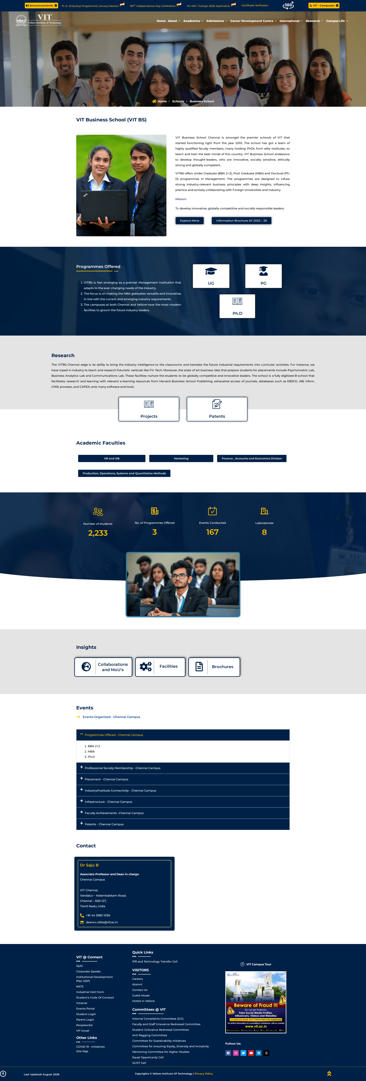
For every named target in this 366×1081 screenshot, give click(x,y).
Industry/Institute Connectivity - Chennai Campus (120, 790)
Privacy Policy (204, 1073)
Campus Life (335, 21)
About (172, 21)
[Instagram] (236, 1053)
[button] (183, 734)
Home (161, 21)
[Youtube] (251, 1053)
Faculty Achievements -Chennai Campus (114, 813)
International (289, 21)
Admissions (215, 21)
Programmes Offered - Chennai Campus (114, 735)
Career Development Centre (251, 21)
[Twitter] (243, 1053)
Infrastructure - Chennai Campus (108, 802)
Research (313, 21)
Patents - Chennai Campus (104, 824)
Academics (191, 21)
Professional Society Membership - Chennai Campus (123, 768)
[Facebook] (228, 1053)
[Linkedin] (259, 1053)
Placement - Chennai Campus (106, 779)
